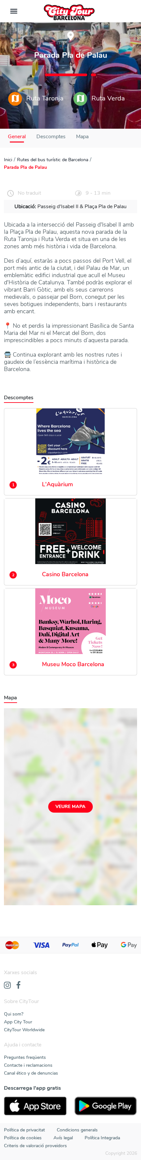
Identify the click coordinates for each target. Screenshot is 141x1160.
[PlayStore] (105, 1106)
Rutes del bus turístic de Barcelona (52, 160)
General (17, 136)
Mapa (82, 136)
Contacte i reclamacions (28, 1065)
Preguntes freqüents (25, 1057)
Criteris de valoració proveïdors (35, 1146)
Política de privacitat (24, 1130)
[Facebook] (18, 985)
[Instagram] (7, 985)
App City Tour (18, 1022)
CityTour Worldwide (24, 1030)
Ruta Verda (107, 98)
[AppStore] (35, 1106)
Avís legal (63, 1138)
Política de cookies (23, 1138)
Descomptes (51, 136)
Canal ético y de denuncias (31, 1073)
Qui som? (13, 1014)
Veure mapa (70, 806)
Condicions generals (77, 1130)
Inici (8, 160)
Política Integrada (102, 1138)
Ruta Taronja (44, 98)
